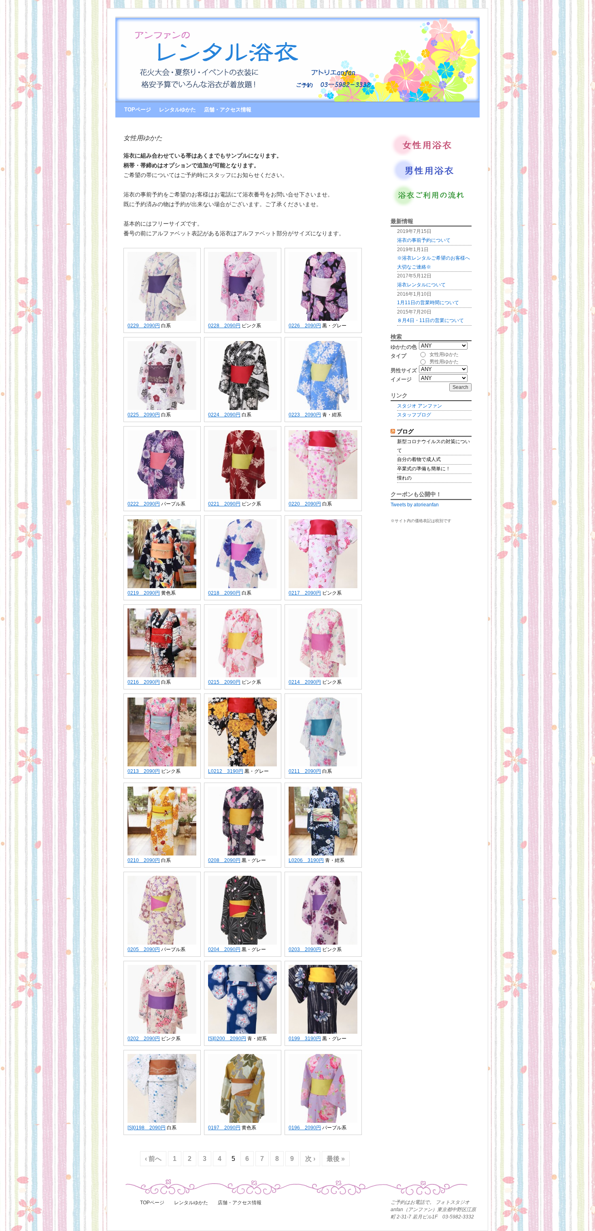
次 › (310, 1158)
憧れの (404, 478)
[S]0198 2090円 (147, 1128)
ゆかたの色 (404, 347)
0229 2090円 (144, 326)
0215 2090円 (224, 682)
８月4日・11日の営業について (430, 320)
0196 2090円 (305, 1128)
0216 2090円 (144, 682)
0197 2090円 (224, 1128)
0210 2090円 (144, 860)
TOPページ (137, 110)
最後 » (336, 1158)
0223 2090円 (305, 415)
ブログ (405, 431)
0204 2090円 (224, 949)
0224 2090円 (224, 415)
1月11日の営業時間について (428, 302)
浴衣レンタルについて (421, 285)
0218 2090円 (224, 593)
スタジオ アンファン (419, 406)
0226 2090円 (305, 326)
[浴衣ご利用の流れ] (430, 205)
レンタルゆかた (177, 110)
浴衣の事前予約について (423, 240)
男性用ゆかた (444, 362)
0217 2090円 (305, 593)
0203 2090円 (305, 949)
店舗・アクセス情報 (227, 110)
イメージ (401, 379)
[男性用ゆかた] (430, 180)
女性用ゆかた (444, 354)
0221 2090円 (224, 504)
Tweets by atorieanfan (415, 505)
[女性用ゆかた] (430, 154)
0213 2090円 (144, 771)
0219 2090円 (144, 593)
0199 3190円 (305, 1038)
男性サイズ (404, 370)
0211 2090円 (305, 771)
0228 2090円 (224, 326)
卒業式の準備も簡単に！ (423, 468)
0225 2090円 (144, 415)
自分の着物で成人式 (419, 459)
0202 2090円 (144, 1038)
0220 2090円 (305, 504)
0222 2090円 (144, 504)
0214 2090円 (305, 682)
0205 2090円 (144, 949)
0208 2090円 (224, 860)
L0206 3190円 (306, 860)
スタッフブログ (414, 415)
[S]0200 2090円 (227, 1038)
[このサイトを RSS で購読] (393, 431)
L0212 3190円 (225, 771)
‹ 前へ (153, 1158)
